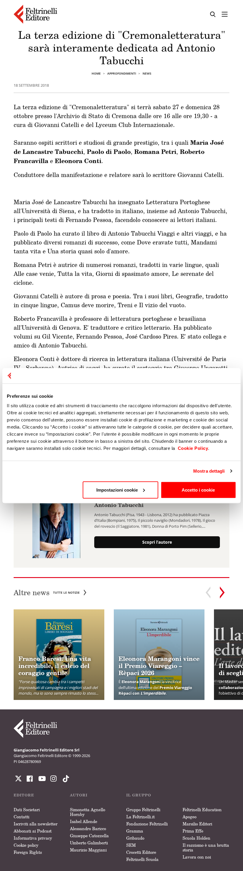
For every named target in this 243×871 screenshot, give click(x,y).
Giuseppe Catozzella (89, 836)
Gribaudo (135, 838)
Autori (78, 795)
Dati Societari (27, 809)
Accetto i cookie (198, 489)
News (147, 73)
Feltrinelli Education (202, 809)
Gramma (134, 831)
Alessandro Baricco (88, 828)
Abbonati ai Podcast (33, 831)
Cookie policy (26, 845)
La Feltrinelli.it (140, 817)
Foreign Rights (28, 852)
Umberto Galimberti (89, 843)
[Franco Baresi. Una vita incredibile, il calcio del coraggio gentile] (59, 654)
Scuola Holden (196, 838)
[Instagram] (64, 778)
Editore (24, 795)
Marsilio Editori (197, 824)
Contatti (21, 817)
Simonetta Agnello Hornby (87, 811)
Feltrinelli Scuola (142, 859)
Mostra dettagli (209, 471)
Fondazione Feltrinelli (147, 824)
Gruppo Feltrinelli (143, 809)
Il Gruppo (138, 795)
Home (96, 73)
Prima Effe (193, 831)
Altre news (47, 592)
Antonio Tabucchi (119, 505)
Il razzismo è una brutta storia (206, 847)
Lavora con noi (197, 857)
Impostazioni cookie (117, 489)
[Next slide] (222, 592)
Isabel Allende (83, 821)
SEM (131, 845)
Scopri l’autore (157, 542)
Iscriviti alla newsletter (35, 824)
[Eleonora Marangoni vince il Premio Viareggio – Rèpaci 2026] (159, 654)
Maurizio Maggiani (88, 850)
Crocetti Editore (141, 852)
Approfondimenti (121, 73)
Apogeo (189, 817)
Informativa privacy (33, 838)
